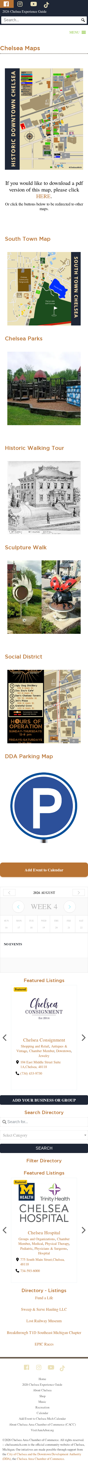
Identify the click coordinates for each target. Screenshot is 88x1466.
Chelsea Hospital (44, 1232)
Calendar (42, 1413)
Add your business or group (44, 1100)
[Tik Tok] (47, 4)
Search (44, 1148)
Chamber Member (41, 1051)
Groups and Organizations (37, 1239)
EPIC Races (44, 1343)
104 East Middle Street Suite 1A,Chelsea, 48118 (40, 1064)
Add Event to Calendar (44, 870)
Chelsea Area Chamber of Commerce (40, 1458)
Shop (42, 1396)
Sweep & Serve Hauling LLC (44, 1309)
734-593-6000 (30, 1270)
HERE (43, 196)
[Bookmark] (44, 1029)
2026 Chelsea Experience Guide (24, 11)
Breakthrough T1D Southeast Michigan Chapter (44, 1332)
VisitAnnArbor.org (42, 1430)
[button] (74, 32)
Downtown (63, 1051)
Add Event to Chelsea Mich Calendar (42, 1418)
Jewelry (44, 1055)
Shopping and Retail (35, 1046)
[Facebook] (7, 4)
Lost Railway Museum (44, 1320)
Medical (37, 1243)
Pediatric (26, 1248)
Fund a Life (44, 1297)
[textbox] (44, 1135)
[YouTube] (34, 4)
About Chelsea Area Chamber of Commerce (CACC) (42, 1424)
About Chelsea (42, 1390)
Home (42, 1379)
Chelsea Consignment (44, 1040)
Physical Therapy (57, 1243)
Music (42, 1401)
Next (83, 1037)
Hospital (44, 1253)
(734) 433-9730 (31, 1073)
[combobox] (44, 1135)
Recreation (42, 1407)
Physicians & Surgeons (50, 1248)
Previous (5, 1037)
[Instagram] (20, 4)
